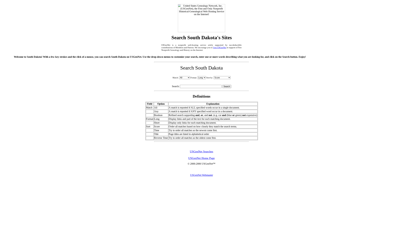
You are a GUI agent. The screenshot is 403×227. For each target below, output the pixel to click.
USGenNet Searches (201, 151)
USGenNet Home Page (201, 158)
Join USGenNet (219, 47)
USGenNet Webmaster (201, 175)
